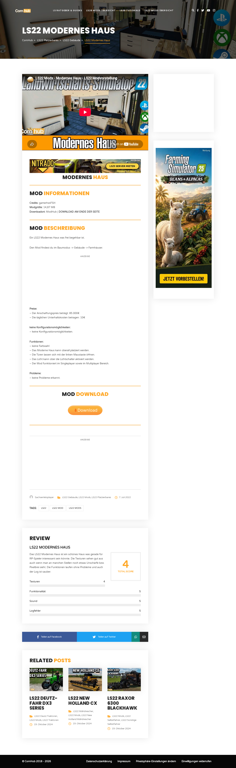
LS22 (43, 508)
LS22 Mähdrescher (83, 711)
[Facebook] (199, 10)
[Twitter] (204, 10)
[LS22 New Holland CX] (85, 679)
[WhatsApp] (135, 637)
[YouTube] (210, 10)
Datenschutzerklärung (99, 761)
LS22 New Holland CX (82, 700)
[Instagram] (214, 10)
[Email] (144, 637)
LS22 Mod (57, 508)
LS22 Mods (85, 497)
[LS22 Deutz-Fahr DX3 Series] (47, 679)
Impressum (123, 761)
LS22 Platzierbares (101, 497)
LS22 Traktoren (51, 720)
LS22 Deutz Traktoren (45, 716)
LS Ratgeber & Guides (67, 10)
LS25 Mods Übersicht (100, 10)
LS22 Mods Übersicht (159, 10)
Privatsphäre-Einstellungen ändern (156, 761)
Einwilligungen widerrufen (196, 761)
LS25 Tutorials (130, 10)
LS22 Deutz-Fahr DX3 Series (43, 703)
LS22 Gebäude (70, 497)
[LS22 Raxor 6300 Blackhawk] (125, 679)
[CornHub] (23, 10)
